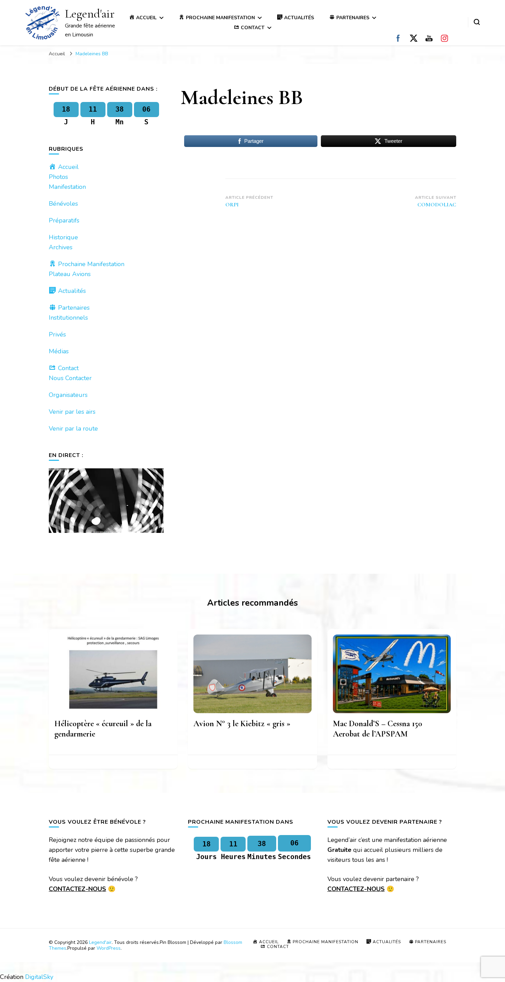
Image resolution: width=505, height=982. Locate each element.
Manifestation (67, 187)
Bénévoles (63, 203)
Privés (57, 334)
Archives (60, 247)
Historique (63, 237)
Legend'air (89, 13)
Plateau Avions (70, 274)
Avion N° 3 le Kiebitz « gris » (241, 724)
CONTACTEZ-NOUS (77, 889)
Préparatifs (64, 220)
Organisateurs (68, 395)
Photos (58, 177)
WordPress (109, 948)
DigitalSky (39, 977)
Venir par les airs (72, 412)
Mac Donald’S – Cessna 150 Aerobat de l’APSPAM (377, 729)
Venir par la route (73, 428)
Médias (59, 351)
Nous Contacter (70, 378)
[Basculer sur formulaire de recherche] (477, 22)
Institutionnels (68, 317)
